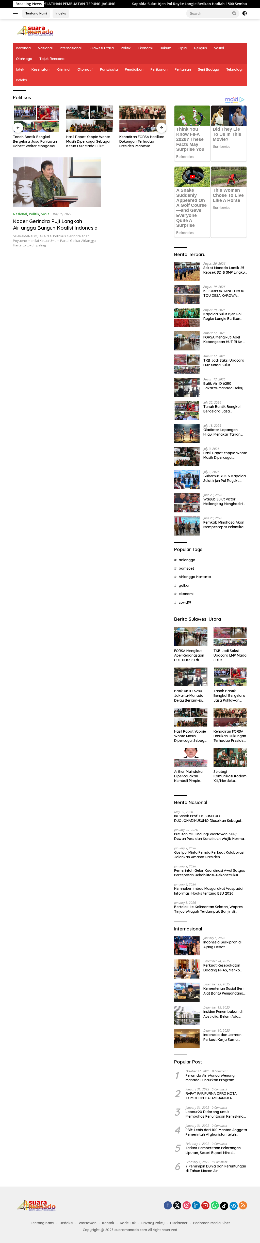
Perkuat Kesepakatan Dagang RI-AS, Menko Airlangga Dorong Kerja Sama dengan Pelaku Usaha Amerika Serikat (223, 967)
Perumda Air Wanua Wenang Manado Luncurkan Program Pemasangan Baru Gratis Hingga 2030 (213, 1077)
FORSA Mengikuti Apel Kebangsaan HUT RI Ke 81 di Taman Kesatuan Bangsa (225, 339)
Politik (126, 48)
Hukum (165, 48)
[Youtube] (205, 1205)
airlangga (187, 560)
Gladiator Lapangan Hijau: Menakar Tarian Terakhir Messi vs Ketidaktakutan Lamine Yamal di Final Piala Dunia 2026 (225, 432)
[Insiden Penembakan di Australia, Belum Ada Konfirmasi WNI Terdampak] (187, 1015)
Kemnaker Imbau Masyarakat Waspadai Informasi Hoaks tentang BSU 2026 (208, 890)
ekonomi (186, 593)
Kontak (108, 1223)
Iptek (20, 69)
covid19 (185, 602)
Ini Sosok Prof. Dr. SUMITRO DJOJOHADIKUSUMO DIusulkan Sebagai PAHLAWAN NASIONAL (207, 818)
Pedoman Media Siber (211, 1223)
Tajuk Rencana (51, 58)
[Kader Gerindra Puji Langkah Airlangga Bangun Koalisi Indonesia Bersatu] (57, 182)
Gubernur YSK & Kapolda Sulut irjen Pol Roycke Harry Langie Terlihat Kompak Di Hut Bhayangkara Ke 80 (224, 478)
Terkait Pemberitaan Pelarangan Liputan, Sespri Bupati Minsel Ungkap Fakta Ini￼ (213, 1150)
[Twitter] (177, 1205)
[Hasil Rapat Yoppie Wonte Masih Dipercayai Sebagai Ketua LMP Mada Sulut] (89, 119)
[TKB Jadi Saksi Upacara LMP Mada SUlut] (187, 364)
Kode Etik (128, 1223)
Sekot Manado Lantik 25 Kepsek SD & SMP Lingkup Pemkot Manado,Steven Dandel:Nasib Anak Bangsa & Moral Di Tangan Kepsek (225, 270)
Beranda (23, 48)
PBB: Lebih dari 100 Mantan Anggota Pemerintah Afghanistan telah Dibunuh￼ (216, 1132)
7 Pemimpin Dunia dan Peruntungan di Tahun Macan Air (216, 1168)
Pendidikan (134, 69)
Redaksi (66, 1223)
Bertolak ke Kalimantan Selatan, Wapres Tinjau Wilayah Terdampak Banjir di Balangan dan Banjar (208, 909)
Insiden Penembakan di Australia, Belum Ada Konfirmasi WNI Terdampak (222, 1013)
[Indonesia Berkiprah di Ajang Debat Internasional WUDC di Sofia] (187, 945)
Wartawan (87, 1223)
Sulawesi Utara (101, 48)
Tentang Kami (36, 13)
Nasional (45, 48)
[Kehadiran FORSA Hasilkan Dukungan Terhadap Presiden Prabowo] (143, 119)
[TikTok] (224, 1206)
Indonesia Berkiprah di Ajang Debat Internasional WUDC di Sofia (222, 944)
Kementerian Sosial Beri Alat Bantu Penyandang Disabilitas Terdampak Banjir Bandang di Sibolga (223, 990)
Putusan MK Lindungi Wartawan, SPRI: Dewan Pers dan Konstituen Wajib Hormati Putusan (210, 836)
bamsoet (186, 568)
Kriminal (63, 69)
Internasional (71, 48)
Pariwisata (109, 69)
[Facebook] (168, 1205)
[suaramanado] (34, 30)
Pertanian (183, 69)
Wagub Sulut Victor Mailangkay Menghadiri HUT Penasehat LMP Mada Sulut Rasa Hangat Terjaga (224, 501)
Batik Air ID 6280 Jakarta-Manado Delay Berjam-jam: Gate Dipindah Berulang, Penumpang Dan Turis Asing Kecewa (223, 385)
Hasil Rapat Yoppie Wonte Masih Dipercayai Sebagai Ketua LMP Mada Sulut (88, 141)
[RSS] (243, 1205)
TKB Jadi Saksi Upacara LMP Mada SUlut (223, 362)
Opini (182, 48)
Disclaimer (179, 1223)
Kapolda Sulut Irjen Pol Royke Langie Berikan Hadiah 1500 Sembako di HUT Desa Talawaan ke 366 (224, 316)
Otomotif (85, 69)
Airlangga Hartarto (195, 576)
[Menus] (16, 13)
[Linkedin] (196, 1205)
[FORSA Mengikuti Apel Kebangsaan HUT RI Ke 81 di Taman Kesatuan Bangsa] (187, 340)
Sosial (219, 48)
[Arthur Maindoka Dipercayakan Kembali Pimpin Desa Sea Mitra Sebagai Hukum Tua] (191, 757)
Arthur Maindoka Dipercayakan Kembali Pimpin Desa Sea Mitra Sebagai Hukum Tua (188, 776)
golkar (184, 585)
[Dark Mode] (244, 13)
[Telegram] (234, 1206)
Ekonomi (145, 48)
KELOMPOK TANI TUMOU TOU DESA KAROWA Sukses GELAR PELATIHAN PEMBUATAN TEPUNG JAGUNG (224, 293)
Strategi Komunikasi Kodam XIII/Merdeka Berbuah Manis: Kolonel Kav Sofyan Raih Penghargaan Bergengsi (230, 776)
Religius (200, 48)
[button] (234, 13)
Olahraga (24, 58)
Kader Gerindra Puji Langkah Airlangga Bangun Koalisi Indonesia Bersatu (55, 228)
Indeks (61, 13)
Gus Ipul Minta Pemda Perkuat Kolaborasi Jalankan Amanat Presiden (209, 854)
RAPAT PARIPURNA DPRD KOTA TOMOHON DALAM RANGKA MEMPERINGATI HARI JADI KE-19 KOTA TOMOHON (212, 1095)
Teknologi (234, 69)
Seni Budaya (208, 69)
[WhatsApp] (215, 1205)
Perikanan (159, 69)
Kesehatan (40, 69)
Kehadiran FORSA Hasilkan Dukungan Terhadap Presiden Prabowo (141, 141)
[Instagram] (187, 1205)
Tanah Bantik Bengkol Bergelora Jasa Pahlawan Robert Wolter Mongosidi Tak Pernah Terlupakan (35, 142)
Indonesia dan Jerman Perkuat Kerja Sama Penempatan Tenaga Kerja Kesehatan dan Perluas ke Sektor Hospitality (222, 1037)
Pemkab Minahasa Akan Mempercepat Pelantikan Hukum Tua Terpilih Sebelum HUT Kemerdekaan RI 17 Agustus (224, 524)
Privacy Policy (153, 1223)
